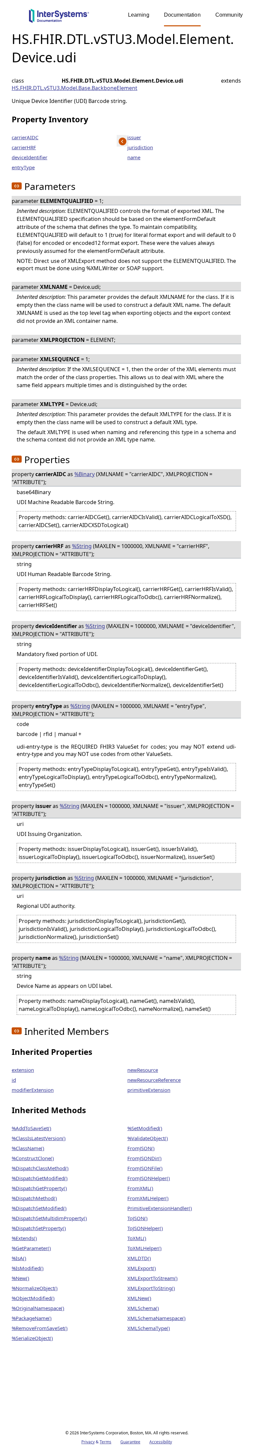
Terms (105, 1442)
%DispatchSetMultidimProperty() (49, 1218)
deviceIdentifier (29, 157)
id (14, 1080)
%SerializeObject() (32, 1338)
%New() (20, 1278)
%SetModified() (144, 1128)
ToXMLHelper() (144, 1248)
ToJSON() (137, 1218)
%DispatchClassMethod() (40, 1168)
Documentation (182, 15)
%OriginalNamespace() (38, 1308)
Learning (138, 15)
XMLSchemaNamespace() (156, 1318)
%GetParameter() (31, 1248)
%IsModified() (28, 1268)
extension (23, 1070)
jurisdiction (140, 147)
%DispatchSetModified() (39, 1208)
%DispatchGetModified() (40, 1178)
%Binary (84, 474)
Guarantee (130, 1442)
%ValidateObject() (147, 1138)
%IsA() (19, 1258)
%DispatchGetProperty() (39, 1188)
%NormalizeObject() (35, 1288)
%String (82, 546)
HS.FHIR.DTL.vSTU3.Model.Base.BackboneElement (74, 88)
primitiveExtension (148, 1089)
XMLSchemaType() (148, 1328)
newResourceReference (154, 1080)
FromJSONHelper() (148, 1178)
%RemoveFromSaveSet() (40, 1328)
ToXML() (136, 1238)
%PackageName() (32, 1318)
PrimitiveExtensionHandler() (159, 1208)
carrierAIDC (25, 137)
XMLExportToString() (151, 1288)
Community (229, 15)
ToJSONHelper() (145, 1228)
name (133, 157)
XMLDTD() (139, 1258)
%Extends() (24, 1238)
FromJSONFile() (145, 1168)
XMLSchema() (143, 1308)
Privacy (88, 1442)
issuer (134, 137)
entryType (23, 167)
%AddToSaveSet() (31, 1128)
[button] (17, 186)
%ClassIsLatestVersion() (39, 1138)
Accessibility (160, 1442)
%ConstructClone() (33, 1158)
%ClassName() (28, 1148)
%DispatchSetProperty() (39, 1228)
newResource (142, 1070)
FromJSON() (141, 1148)
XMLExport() (141, 1268)
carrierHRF (24, 147)
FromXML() (140, 1188)
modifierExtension (33, 1089)
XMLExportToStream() (152, 1278)
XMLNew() (139, 1298)
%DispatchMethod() (34, 1198)
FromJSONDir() (144, 1158)
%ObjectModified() (33, 1298)
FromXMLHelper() (148, 1198)
